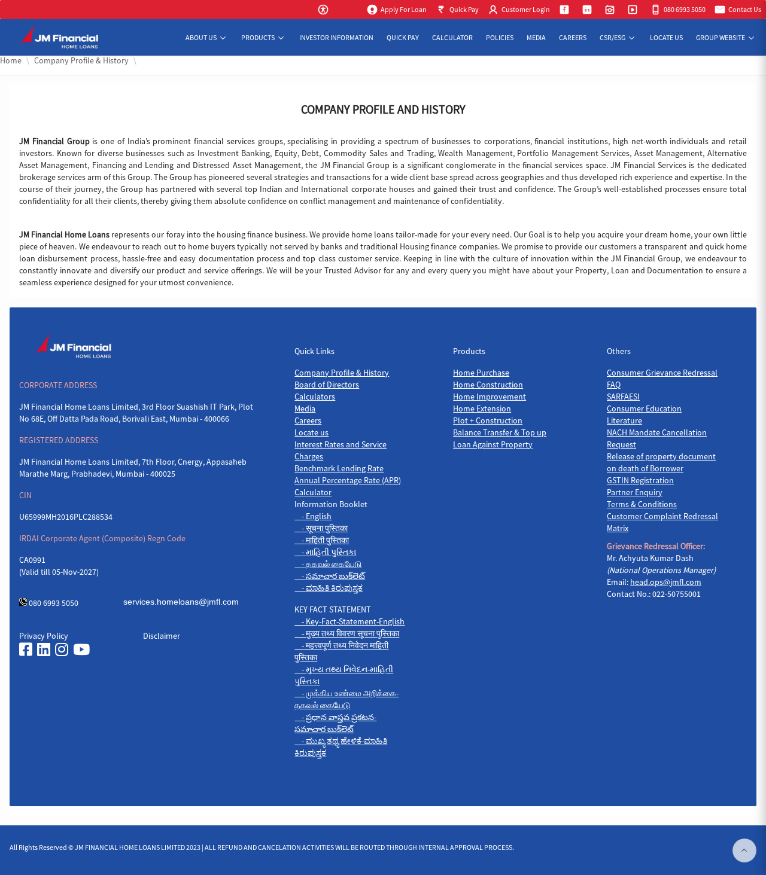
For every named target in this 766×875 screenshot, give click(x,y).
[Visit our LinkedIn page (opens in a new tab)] (43, 650)
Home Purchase (481, 372)
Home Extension (482, 408)
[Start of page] (744, 850)
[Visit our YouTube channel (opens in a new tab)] (81, 650)
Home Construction (488, 384)
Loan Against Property (493, 444)
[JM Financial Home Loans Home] (64, 37)
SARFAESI (623, 396)
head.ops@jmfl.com (665, 582)
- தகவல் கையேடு (327, 564)
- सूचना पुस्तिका (321, 528)
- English (313, 516)
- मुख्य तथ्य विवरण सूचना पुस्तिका (346, 633)
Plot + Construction (487, 420)
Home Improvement (489, 396)
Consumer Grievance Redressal (662, 372)
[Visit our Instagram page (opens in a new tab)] (61, 650)
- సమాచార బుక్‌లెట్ (329, 576)
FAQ (614, 384)
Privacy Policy (43, 635)
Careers (307, 420)
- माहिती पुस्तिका (321, 540)
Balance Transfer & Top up (499, 432)
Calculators (314, 396)
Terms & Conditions (642, 504)
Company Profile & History (341, 372)
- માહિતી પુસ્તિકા (325, 552)
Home (11, 60)
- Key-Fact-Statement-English (349, 621)
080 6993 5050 (53, 602)
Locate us (311, 432)
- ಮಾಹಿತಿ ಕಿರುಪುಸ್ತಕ (328, 588)
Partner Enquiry (634, 492)
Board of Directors (326, 384)
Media (304, 408)
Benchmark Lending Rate (339, 468)
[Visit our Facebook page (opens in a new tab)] (25, 650)
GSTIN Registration (640, 480)
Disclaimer (161, 635)
